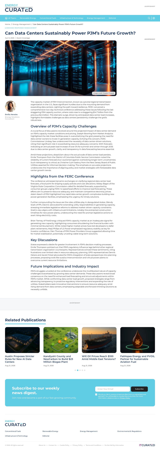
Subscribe (139, 389)
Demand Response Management (21, 28)
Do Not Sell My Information (114, 445)
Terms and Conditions (93, 445)
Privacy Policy (78, 445)
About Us (42, 445)
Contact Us (52, 445)
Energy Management (96, 18)
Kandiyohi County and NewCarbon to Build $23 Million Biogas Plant (58, 359)
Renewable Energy (28, 18)
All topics (12, 18)
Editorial (112, 18)
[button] (75, 370)
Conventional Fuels (48, 18)
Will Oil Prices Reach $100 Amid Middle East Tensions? (99, 357)
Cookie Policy (64, 445)
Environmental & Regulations (129, 431)
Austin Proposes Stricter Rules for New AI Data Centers (19, 359)
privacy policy (125, 398)
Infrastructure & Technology (71, 18)
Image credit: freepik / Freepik (103, 93)
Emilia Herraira (11, 114)
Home (7, 24)
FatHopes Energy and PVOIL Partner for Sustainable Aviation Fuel (137, 359)
